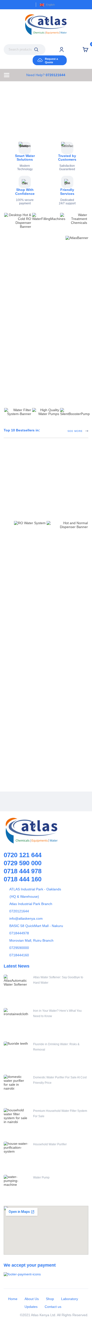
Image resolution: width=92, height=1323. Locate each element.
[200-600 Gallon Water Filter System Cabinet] (21, 768)
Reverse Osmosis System (55, 719)
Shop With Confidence (25, 191)
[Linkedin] (68, 801)
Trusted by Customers (67, 157)
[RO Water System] (21, 729)
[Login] (62, 49)
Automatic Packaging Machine (61, 564)
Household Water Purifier (50, 1144)
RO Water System (51, 725)
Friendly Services (67, 191)
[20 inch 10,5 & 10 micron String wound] (67, 357)
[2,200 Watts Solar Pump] (21, 649)
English (50, 4)
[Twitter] (35, 801)
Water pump (46, 639)
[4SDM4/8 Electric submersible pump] (21, 687)
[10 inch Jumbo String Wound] (25, 357)
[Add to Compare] (14, 348)
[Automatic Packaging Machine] (21, 577)
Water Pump (41, 1177)
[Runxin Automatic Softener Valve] (46, 482)
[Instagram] (57, 801)
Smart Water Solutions (25, 157)
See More (75, 328)
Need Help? (45, 75)
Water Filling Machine (52, 558)
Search (36, 49)
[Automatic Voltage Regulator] (46, 293)
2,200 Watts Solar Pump (56, 645)
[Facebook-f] (24, 801)
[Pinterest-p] (46, 801)
